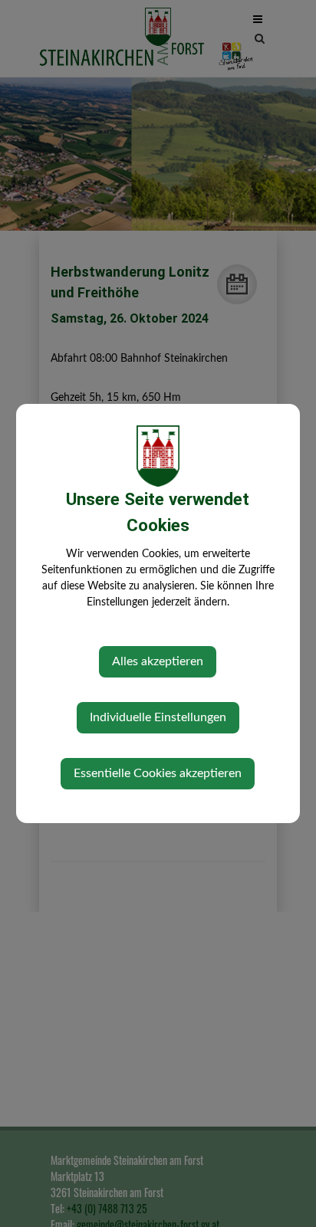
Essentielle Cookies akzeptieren (158, 773)
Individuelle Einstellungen (158, 717)
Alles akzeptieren (157, 661)
